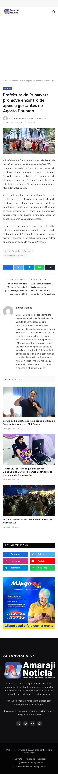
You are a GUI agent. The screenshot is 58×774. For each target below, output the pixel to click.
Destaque (28, 251)
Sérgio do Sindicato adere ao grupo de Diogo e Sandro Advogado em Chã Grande (29, 422)
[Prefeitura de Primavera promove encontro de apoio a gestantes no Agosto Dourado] (29, 141)
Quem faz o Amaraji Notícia (30, 762)
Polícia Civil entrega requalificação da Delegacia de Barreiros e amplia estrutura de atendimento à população (27, 472)
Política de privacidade (36, 759)
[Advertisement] (29, 48)
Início (5, 81)
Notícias (7, 88)
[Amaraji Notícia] (11, 11)
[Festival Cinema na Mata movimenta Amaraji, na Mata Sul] (29, 500)
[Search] (53, 11)
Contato (18, 759)
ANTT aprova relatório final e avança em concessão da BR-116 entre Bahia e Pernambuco (43, 289)
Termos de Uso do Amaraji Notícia (30, 766)
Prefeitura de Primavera (15, 256)
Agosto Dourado (12, 251)
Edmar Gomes (19, 118)
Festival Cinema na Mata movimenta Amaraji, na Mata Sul (27, 521)
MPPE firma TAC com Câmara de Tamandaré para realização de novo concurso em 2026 (16, 289)
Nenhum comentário (14, 122)
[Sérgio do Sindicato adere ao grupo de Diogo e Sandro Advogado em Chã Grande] (29, 402)
